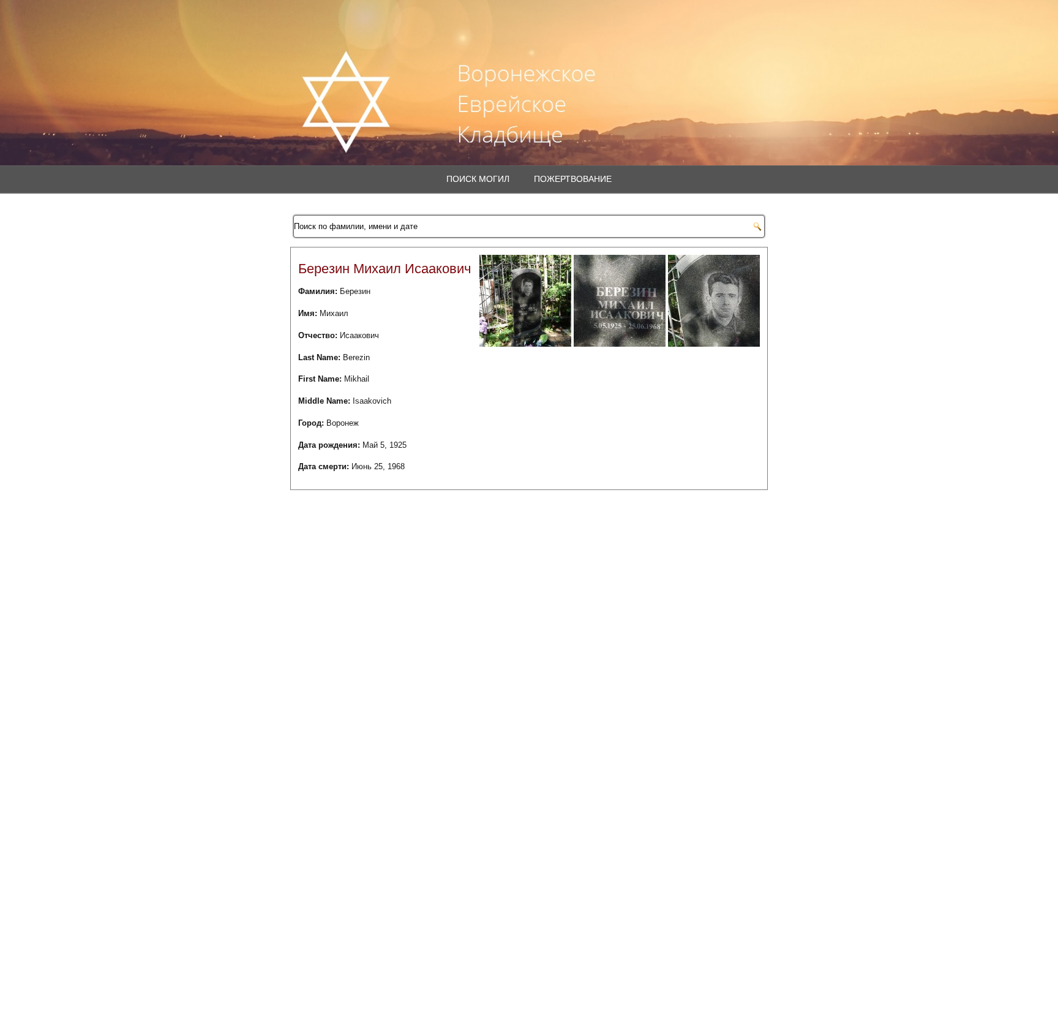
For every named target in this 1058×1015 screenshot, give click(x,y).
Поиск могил (477, 179)
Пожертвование (573, 179)
